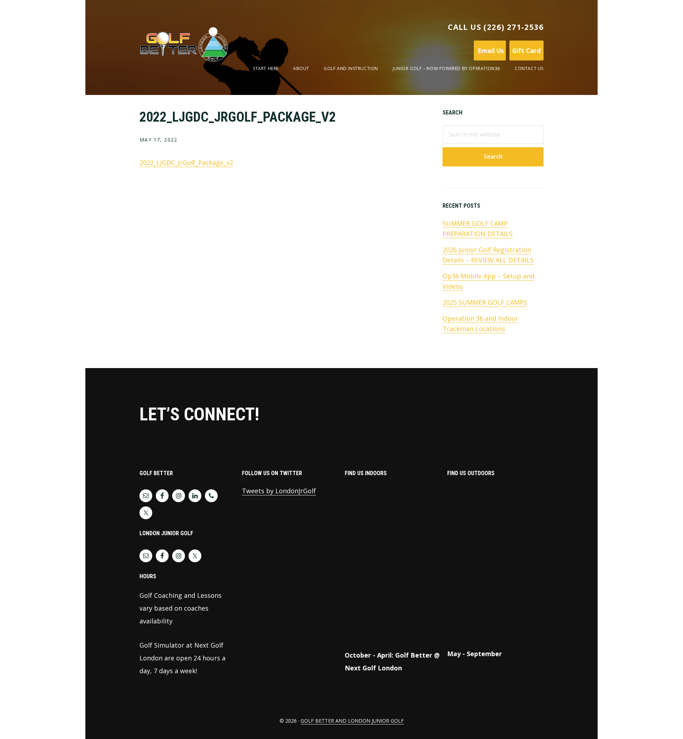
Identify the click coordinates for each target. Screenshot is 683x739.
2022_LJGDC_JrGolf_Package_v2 (186, 162)
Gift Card (526, 50)
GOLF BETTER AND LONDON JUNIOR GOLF (352, 720)
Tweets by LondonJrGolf (279, 491)
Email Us (490, 50)
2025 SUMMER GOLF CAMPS (485, 302)
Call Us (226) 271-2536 (496, 27)
